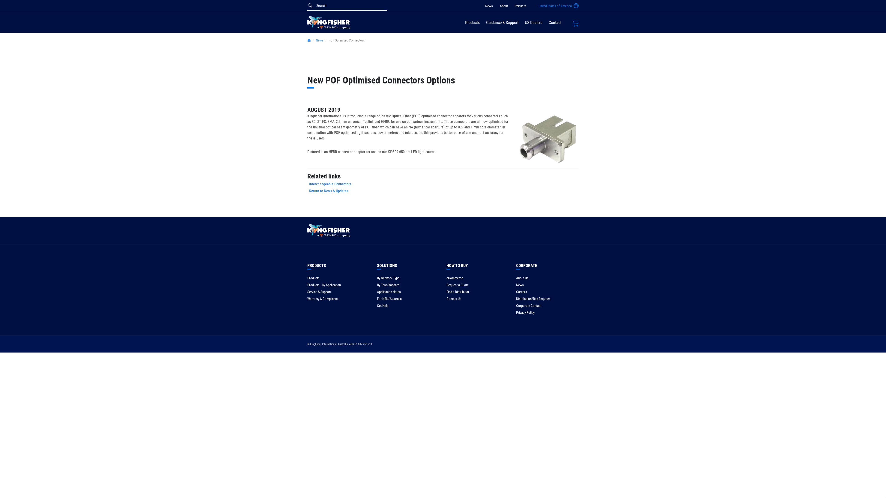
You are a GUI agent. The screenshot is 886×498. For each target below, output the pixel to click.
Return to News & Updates (328, 191)
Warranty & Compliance (322, 299)
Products (472, 22)
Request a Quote (457, 285)
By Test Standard (388, 285)
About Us (522, 278)
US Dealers (533, 22)
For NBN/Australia (389, 299)
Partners (520, 6)
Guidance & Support (502, 22)
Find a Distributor (457, 292)
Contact (555, 22)
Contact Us (453, 299)
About (504, 6)
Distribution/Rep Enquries (533, 299)
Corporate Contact (528, 306)
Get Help (382, 306)
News (489, 6)
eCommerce (454, 278)
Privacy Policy (525, 313)
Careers (521, 292)
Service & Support (319, 292)
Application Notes (389, 292)
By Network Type (388, 278)
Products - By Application (324, 285)
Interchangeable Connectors (329, 184)
